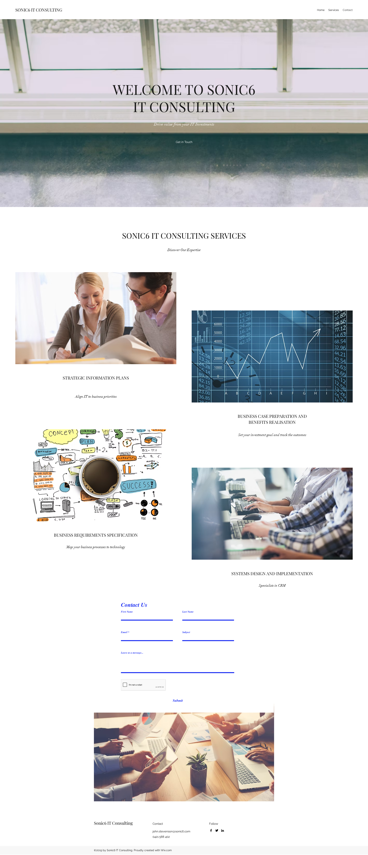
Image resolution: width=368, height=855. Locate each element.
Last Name (188, 611)
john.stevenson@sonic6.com (171, 831)
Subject (186, 632)
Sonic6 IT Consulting (113, 823)
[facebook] (211, 830)
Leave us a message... (132, 652)
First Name (127, 611)
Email (124, 632)
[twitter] (217, 830)
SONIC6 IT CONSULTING (38, 10)
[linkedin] (222, 830)
